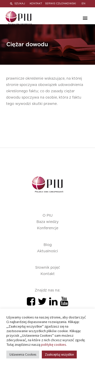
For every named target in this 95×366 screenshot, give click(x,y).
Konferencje (47, 228)
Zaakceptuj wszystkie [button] (59, 354)
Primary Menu (85, 18)
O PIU (48, 215)
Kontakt (48, 274)
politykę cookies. (54, 344)
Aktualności (47, 251)
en (83, 3)
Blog (48, 245)
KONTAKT (36, 3)
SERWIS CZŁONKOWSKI (60, 3)
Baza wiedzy (47, 222)
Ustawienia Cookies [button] (22, 354)
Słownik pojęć (47, 267)
